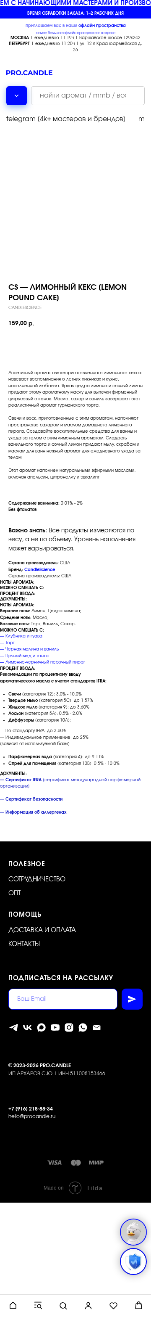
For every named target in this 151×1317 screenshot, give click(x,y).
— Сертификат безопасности (31, 799)
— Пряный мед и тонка (24, 656)
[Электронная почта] (96, 1027)
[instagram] (69, 1027)
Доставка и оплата (42, 930)
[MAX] (41, 1027)
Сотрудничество (36, 879)
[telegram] (13, 1027)
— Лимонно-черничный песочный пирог (42, 662)
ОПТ (14, 893)
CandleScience (39, 570)
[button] (12, 1305)
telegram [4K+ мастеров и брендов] (66, 119)
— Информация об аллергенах (33, 812)
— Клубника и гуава (21, 636)
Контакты (24, 944)
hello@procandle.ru (31, 1116)
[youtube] (55, 1027)
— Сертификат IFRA (21, 780)
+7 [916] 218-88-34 (30, 1108)
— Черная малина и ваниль (29, 649)
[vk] (27, 1027)
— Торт (7, 643)
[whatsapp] (83, 1027)
